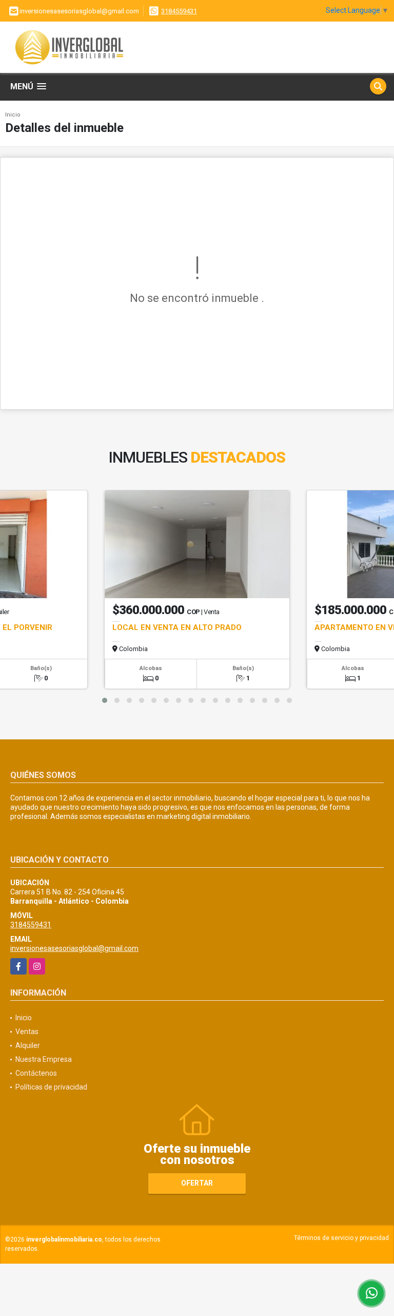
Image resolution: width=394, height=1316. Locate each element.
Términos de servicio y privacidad (341, 1238)
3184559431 (179, 11)
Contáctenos (36, 1073)
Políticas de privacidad (51, 1087)
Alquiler (27, 1045)
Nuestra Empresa (43, 1059)
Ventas (26, 1031)
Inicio (13, 114)
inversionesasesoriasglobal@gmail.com (74, 948)
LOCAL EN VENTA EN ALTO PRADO (177, 627)
